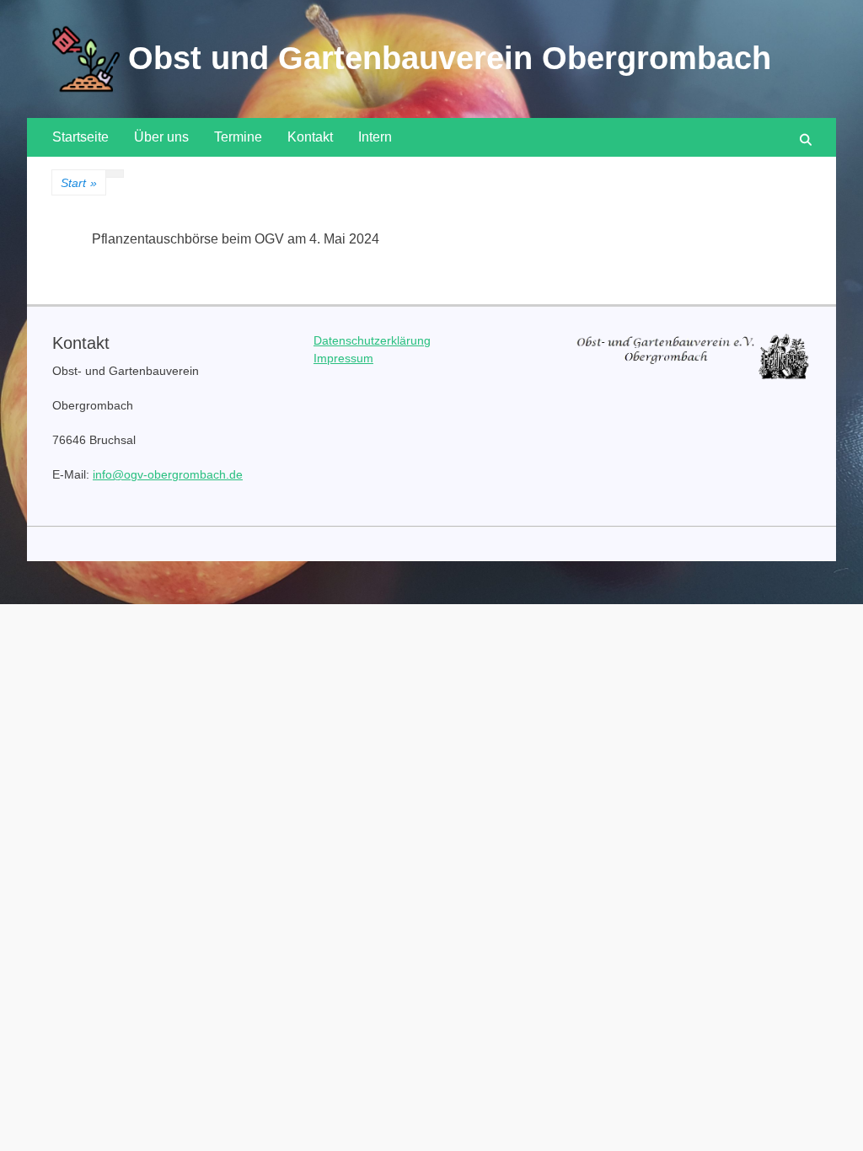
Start (79, 183)
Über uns (161, 137)
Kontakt (310, 137)
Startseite (80, 137)
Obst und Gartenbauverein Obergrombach (449, 58)
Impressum (343, 358)
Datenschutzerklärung (372, 340)
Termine (238, 137)
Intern (375, 137)
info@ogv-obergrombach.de (168, 474)
